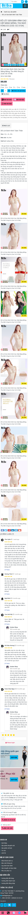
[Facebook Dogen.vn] (1, 905)
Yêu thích (6, 94)
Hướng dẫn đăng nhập (8, 883)
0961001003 (8, 99)
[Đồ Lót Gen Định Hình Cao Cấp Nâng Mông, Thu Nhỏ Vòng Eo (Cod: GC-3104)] (14, 215)
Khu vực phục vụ (6, 870)
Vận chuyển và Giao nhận (8, 868)
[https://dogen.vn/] (1, 12)
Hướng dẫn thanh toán (8, 881)
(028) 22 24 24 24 (9, 820)
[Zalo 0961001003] (9, 905)
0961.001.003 (8, 828)
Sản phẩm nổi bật (6, 848)
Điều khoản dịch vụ (7, 861)
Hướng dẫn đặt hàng (7, 878)
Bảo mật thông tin (6, 863)
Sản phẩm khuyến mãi (8, 845)
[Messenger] (14, 905)
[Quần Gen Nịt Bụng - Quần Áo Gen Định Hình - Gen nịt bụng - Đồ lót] (6, 6)
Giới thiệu (4, 843)
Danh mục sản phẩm (10, 12)
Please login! (11, 742)
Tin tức (3, 850)
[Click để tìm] (22, 1)
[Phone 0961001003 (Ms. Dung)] (8, 913)
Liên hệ (3, 853)
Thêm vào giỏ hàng (19, 91)
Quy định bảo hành (7, 865)
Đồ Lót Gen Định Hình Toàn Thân (12, 14)
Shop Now (14, 757)
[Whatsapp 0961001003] (5, 905)
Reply (8, 570)
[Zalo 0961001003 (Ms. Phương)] (14, 913)
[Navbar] (25, 6)
